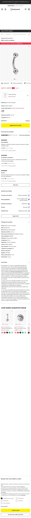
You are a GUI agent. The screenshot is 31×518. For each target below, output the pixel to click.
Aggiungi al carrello (15, 125)
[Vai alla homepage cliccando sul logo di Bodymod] (15, 9)
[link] (2, 111)
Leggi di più (15, 216)
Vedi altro (15, 185)
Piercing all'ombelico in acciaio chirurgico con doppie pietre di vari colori (7, 328)
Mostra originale (12, 150)
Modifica (28, 120)
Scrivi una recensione (24, 135)
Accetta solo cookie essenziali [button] (15, 514)
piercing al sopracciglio (16, 271)
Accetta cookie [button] (15, 510)
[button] (15, 3)
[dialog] (15, 497)
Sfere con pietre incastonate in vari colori (20, 328)
